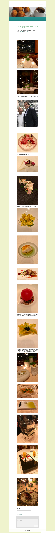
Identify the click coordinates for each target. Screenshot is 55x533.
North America (33, 18)
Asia (39, 18)
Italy (23, 18)
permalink (20, 514)
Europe (25, 18)
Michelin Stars (32, 513)
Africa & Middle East (14, 19)
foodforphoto (15, 4)
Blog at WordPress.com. (27, 530)
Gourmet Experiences (19, 18)
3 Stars (22, 513)
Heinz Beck (27, 31)
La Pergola (21, 31)
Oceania (37, 18)
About (15, 18)
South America (29, 18)
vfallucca (36, 513)
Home (12, 18)
